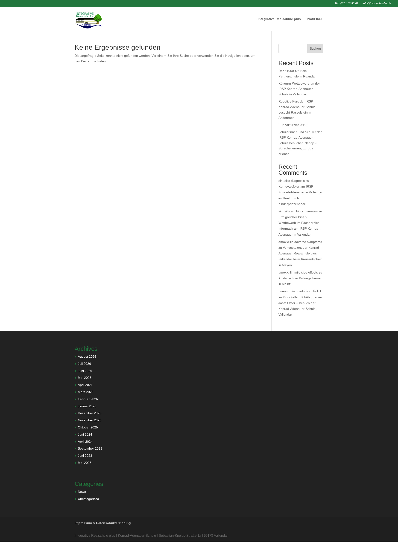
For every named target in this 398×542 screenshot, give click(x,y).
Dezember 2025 (89, 413)
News (82, 492)
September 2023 (90, 448)
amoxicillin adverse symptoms (300, 242)
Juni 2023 (85, 455)
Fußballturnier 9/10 (292, 125)
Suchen (315, 48)
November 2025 (89, 420)
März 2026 (86, 392)
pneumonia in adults (293, 291)
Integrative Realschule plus (279, 19)
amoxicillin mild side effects (298, 272)
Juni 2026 (85, 371)
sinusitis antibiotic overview (298, 211)
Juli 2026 (84, 363)
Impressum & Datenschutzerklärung (103, 523)
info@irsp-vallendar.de (377, 3)
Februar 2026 (88, 399)
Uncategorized (88, 499)
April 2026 (85, 385)
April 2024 (85, 441)
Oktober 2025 (88, 427)
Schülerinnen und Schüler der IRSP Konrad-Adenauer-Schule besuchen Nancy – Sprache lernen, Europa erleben (300, 143)
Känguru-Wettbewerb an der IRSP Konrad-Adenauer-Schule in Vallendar (299, 89)
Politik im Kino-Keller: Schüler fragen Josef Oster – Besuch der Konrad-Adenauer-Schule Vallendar (300, 302)
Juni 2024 (85, 434)
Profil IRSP (315, 19)
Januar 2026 (87, 406)
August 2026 (87, 356)
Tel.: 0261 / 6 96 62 (346, 3)
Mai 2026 (84, 377)
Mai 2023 (84, 463)
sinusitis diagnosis (291, 181)
